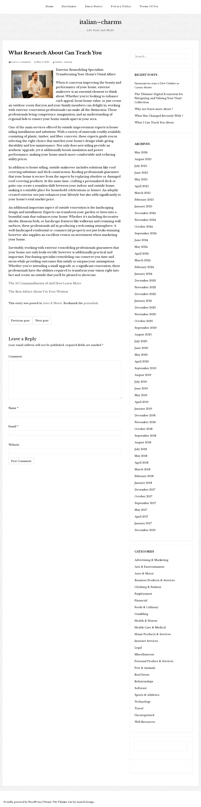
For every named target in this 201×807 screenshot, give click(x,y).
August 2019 (143, 375)
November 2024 (145, 219)
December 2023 (145, 280)
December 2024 (145, 213)
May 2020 (141, 354)
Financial (141, 600)
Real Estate (142, 674)
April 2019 (141, 402)
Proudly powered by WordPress (22, 802)
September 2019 (145, 368)
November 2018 (145, 422)
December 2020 (145, 307)
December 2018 (145, 415)
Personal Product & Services (154, 661)
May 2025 (141, 179)
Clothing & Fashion (148, 587)
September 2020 (146, 327)
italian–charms (100, 22)
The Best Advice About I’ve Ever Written (38, 291)
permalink (91, 303)
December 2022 (145, 294)
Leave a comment (21, 62)
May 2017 (141, 509)
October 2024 (144, 226)
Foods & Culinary (146, 607)
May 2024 (141, 246)
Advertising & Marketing (151, 560)
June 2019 (141, 388)
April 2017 (141, 516)
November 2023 (145, 287)
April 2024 (142, 253)
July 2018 (141, 449)
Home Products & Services (153, 634)
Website (13, 444)
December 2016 (145, 530)
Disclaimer (69, 6)
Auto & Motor (52, 303)
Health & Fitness (146, 620)
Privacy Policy (121, 6)
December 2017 (145, 489)
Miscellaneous (144, 654)
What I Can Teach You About (154, 122)
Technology (143, 701)
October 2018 (143, 428)
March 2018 (142, 469)
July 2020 (141, 341)
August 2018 (143, 442)
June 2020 (141, 348)
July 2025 (141, 165)
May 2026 (141, 152)
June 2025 (141, 172)
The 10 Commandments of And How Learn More (44, 283)
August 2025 (143, 159)
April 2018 (141, 462)
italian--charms (63, 62)
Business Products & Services (155, 580)
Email (13, 426)
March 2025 (143, 192)
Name (13, 408)
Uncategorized (144, 715)
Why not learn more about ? (154, 109)
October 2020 (144, 321)
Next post (42, 320)
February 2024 (144, 267)
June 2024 (141, 240)
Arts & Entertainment (149, 566)
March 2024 (142, 260)
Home (50, 6)
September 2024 (145, 233)
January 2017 (143, 523)
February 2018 (144, 476)
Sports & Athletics (147, 694)
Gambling (141, 614)
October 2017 (143, 496)
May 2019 (141, 395)
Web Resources (145, 721)
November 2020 (145, 314)
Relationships (144, 681)
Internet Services (146, 640)
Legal (138, 647)
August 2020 (143, 334)
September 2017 (145, 503)
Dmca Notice (94, 6)
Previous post (20, 320)
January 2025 (143, 206)
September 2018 (145, 435)
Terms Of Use (149, 6)
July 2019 (141, 381)
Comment (15, 356)
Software (141, 688)
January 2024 (143, 273)
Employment (143, 593)
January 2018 (143, 482)
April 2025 (142, 186)
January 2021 (143, 300)
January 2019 (143, 408)
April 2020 (142, 361)
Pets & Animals (145, 667)
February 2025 (144, 199)
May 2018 (141, 455)
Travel (139, 708)
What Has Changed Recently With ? (159, 115)
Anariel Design (85, 802)
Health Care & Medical (150, 627)
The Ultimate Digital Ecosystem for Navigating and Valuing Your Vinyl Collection (159, 98)
